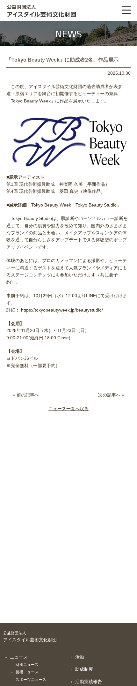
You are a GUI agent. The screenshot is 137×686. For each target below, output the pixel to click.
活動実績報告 (88, 681)
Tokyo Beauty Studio (96, 204)
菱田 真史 (68, 191)
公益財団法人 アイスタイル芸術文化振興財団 (40, 10)
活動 (79, 657)
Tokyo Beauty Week (31, 100)
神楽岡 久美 (71, 184)
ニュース (19, 657)
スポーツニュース (31, 679)
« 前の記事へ (26, 394)
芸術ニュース (27, 672)
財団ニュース (27, 664)
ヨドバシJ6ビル (22, 358)
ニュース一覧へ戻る (68, 408)
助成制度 (84, 669)
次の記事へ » (111, 394)
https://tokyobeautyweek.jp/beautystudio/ (62, 310)
